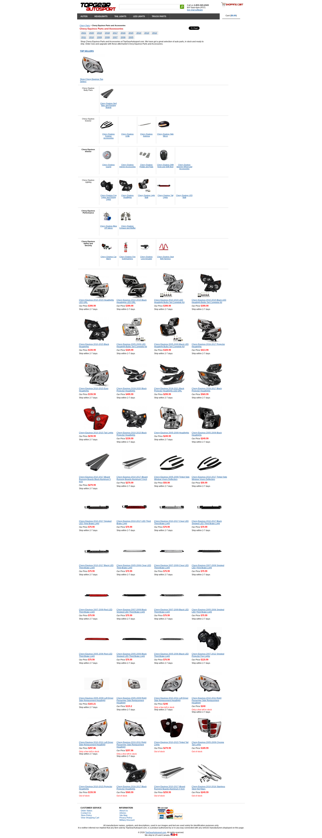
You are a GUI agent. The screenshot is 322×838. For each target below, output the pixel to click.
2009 (99, 37)
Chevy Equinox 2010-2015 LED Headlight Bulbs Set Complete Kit (169, 301)
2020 (91, 33)
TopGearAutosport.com (155, 832)
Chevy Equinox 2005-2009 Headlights (171, 433)
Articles (122, 813)
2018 (107, 33)
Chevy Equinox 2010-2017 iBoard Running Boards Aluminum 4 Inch (169, 787)
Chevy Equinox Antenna (146, 135)
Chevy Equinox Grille (127, 135)
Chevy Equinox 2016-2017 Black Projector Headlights (207, 389)
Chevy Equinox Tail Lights (165, 196)
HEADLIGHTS (101, 16)
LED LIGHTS (139, 16)
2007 (115, 37)
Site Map (123, 815)
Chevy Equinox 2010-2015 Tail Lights (96, 433)
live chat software (195, 10)
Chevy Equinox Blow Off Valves (108, 227)
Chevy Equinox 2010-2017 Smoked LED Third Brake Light (95, 522)
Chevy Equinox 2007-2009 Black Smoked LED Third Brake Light (132, 610)
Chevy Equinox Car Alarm (109, 258)
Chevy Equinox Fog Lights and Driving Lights (108, 197)
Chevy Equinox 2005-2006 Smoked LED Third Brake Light (208, 610)
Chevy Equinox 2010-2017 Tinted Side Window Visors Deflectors (209, 478)
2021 (83, 33)
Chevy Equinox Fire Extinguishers (127, 258)
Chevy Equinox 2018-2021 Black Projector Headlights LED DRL (169, 389)
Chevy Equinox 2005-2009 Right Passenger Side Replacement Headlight (131, 700)
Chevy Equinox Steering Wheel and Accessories (184, 167)
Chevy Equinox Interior (88, 150)
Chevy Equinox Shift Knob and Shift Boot (165, 166)
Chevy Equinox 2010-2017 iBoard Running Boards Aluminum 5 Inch (132, 478)
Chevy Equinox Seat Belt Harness (165, 258)
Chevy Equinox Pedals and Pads (146, 166)
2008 (107, 37)
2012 (154, 33)
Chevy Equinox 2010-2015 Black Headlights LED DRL (132, 301)
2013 (146, 33)
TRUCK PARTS (159, 16)
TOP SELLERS (87, 51)
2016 (123, 33)
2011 (83, 37)
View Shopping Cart (90, 818)
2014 (139, 33)
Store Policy (86, 815)
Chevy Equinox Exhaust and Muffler (127, 227)
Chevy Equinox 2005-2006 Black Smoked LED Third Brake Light (132, 655)
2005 (131, 37)
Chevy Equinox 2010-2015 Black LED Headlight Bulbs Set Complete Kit (209, 301)
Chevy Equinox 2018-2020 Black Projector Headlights (132, 389)
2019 (99, 33)
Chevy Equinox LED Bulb (184, 196)
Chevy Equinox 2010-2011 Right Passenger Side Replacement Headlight (206, 700)
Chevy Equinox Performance (88, 212)
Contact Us (86, 813)
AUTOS (84, 16)
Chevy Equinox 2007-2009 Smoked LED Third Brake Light (208, 566)
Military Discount (127, 820)
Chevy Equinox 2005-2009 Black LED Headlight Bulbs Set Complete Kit (171, 345)
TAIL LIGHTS (120, 16)
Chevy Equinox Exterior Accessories (108, 136)
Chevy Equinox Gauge (108, 166)
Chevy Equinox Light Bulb (146, 196)
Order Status (86, 811)
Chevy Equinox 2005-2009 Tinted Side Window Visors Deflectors (172, 478)
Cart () (231, 15)
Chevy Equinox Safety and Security (88, 243)
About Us (123, 811)
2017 (115, 33)
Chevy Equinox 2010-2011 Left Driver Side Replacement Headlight (171, 699)
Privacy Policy (125, 818)
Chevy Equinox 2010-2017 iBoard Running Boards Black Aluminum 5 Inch (95, 479)
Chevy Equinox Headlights (127, 196)
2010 (91, 37)
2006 (123, 37)
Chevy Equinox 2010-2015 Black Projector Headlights (132, 434)
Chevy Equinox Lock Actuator (146, 258)
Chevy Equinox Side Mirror (165, 135)
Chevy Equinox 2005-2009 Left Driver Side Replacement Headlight (96, 699)
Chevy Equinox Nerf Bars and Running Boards (108, 105)
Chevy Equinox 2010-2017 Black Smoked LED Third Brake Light (207, 522)
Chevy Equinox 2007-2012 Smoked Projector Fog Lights (208, 655)
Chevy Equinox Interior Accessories (127, 166)
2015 (131, 33)
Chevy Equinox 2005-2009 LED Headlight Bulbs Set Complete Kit (132, 345)
